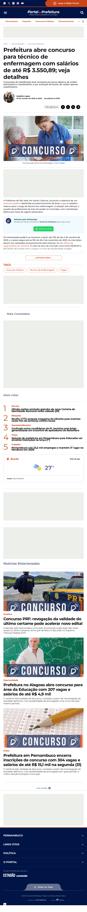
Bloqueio (16, 416)
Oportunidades (18, 44)
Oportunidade (10, 680)
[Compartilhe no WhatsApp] (73, 107)
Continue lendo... (43, 258)
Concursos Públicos (44, 21)
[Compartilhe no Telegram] (78, 107)
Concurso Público (15, 270)
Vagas (64, 270)
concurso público (12, 203)
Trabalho (16, 445)
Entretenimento (66, 21)
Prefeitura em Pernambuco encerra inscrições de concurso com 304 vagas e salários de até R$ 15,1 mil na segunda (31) (42, 760)
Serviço (15, 406)
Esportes (26, 21)
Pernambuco (12, 21)
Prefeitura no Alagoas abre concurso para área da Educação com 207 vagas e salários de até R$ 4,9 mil (43, 689)
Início (5, 44)
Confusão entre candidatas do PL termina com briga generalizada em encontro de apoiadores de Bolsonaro (45, 429)
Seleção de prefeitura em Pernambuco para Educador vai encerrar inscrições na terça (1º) (47, 439)
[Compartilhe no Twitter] (68, 107)
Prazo (15, 435)
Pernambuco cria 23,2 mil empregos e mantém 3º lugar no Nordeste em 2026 (47, 449)
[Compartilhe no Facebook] (63, 107)
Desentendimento (21, 425)
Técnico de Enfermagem (42, 270)
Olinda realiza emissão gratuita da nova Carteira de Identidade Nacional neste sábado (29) (43, 410)
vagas (63, 203)
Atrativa (7, 614)
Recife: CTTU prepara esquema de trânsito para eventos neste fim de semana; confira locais (46, 420)
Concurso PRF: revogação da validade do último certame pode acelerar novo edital (42, 621)
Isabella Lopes (23, 96)
